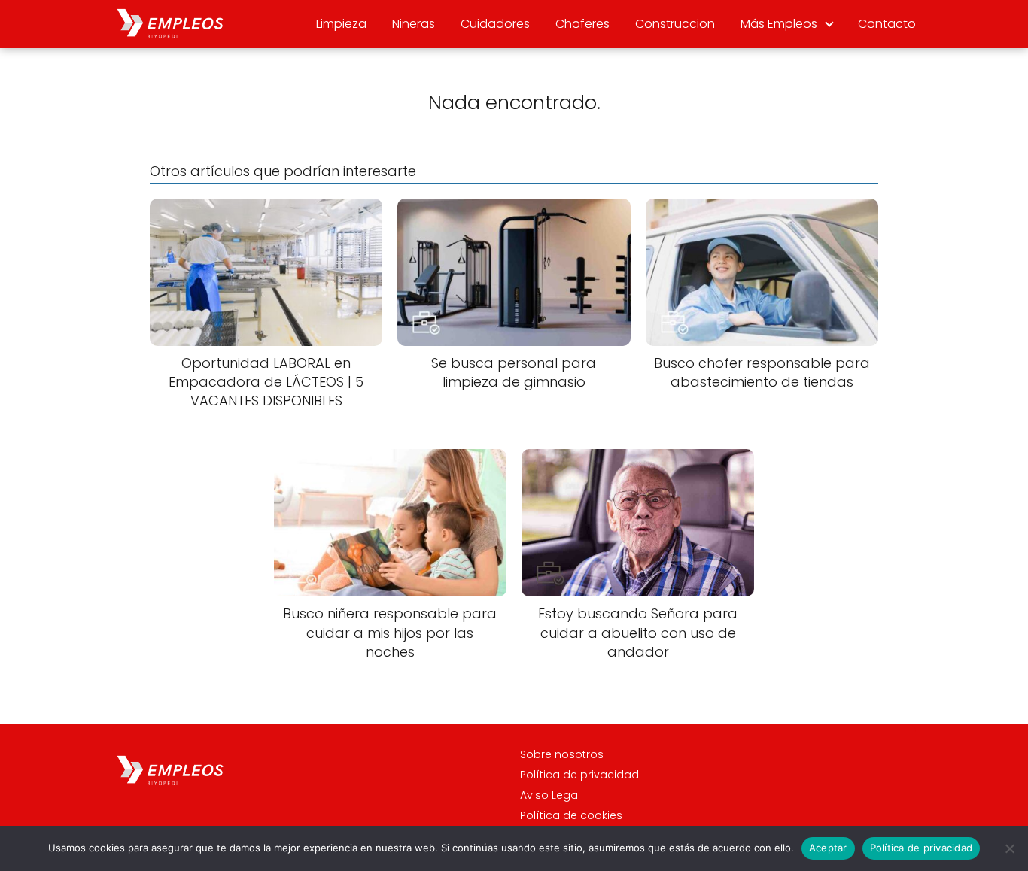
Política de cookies (571, 815)
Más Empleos (779, 23)
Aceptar (828, 848)
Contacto (887, 23)
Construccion (675, 23)
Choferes (582, 23)
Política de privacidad (579, 774)
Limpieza (341, 23)
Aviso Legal (550, 795)
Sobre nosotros (562, 754)
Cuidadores (495, 23)
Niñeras (413, 23)
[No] (1009, 848)
